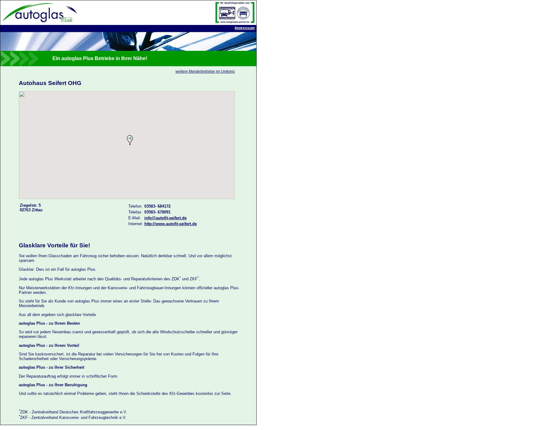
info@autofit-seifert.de (165, 218)
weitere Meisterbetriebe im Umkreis (205, 71)
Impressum (245, 28)
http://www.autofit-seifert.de (170, 223)
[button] (130, 140)
